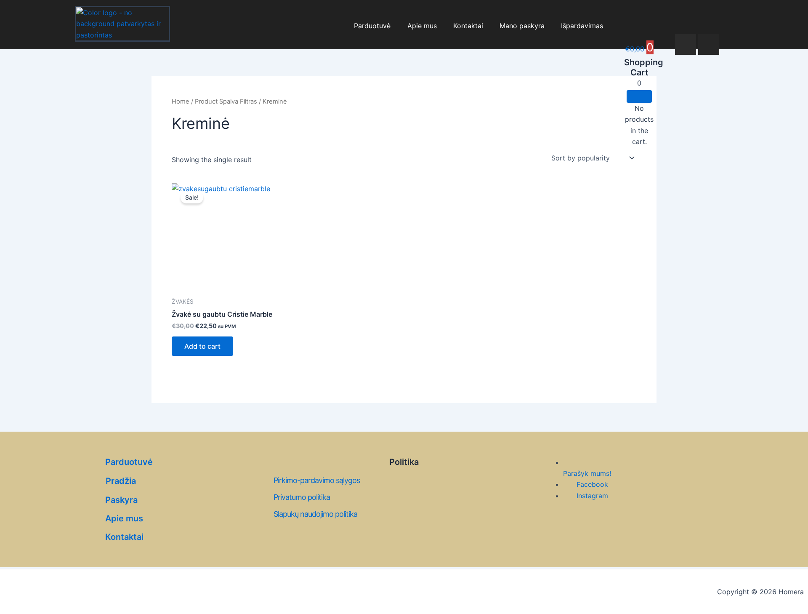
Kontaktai (468, 25)
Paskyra (121, 500)
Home (180, 101)
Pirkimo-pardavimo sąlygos (317, 480)
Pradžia (121, 481)
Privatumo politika (302, 497)
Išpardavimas (582, 25)
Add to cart (202, 346)
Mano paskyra (522, 25)
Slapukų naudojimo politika (315, 514)
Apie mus (422, 25)
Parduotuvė (372, 25)
